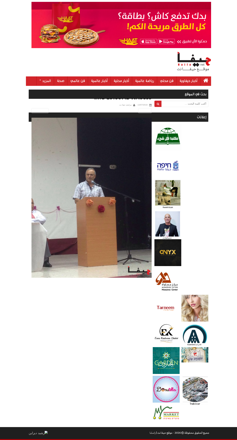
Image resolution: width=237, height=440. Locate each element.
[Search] (158, 104)
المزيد (46, 81)
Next (145, 111)
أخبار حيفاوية (188, 81)
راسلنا (153, 433)
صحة (60, 81)
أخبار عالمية (99, 81)
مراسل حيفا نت (125, 105)
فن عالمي (77, 81)
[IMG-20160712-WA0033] (91, 198)
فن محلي (166, 81)
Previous (39, 111)
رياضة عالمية (144, 81)
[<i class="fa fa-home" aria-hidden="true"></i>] (206, 81)
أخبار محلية (121, 81)
